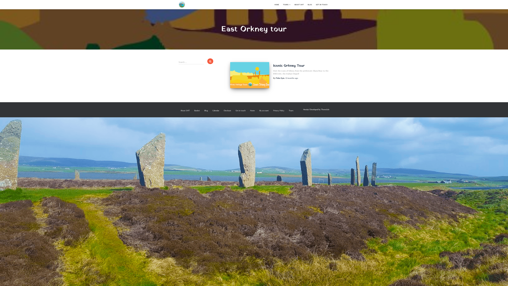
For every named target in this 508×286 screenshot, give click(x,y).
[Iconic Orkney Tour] (249, 75)
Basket (197, 111)
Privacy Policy (278, 111)
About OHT (299, 5)
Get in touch (321, 5)
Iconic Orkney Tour (289, 65)
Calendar (215, 111)
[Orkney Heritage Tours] (182, 4)
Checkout (227, 111)
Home (277, 5)
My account (264, 111)
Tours (286, 5)
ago (291, 78)
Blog (310, 5)
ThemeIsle (325, 109)
